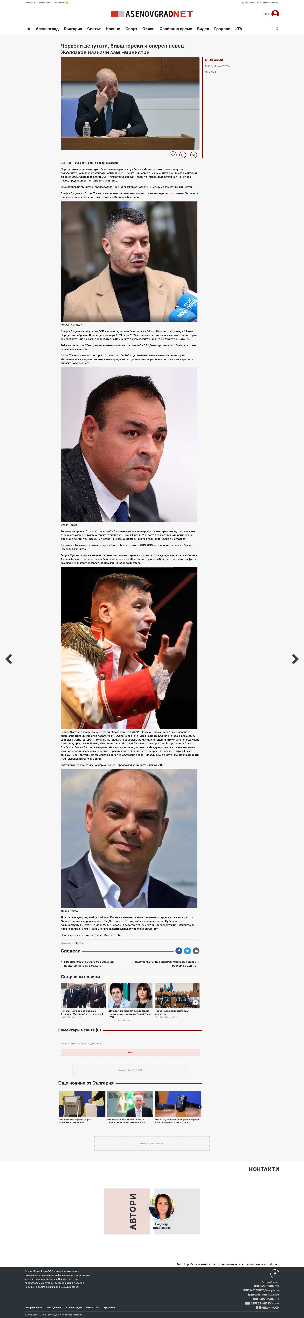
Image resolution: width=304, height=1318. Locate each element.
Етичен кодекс (74, 1307)
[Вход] (275, 14)
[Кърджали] (263, 1295)
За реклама (108, 1307)
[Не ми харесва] (195, 154)
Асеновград (47, 28)
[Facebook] (274, 1273)
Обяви (148, 28)
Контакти (264, 1169)
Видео (203, 28)
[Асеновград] (152, 14)
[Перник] (267, 1307)
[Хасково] (266, 1286)
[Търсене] (276, 28)
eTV (239, 28)
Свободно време (176, 28)
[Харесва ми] (184, 154)
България (73, 28)
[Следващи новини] (195, 1002)
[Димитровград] (261, 1290)
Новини (113, 28)
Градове (222, 28)
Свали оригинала (72, 60)
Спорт (131, 28)
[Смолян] (262, 1303)
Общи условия (54, 1307)
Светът (94, 28)
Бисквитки (92, 1307)
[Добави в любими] (173, 154)
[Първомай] (266, 1299)
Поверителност (33, 1307)
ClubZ (79, 943)
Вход (266, 14)
